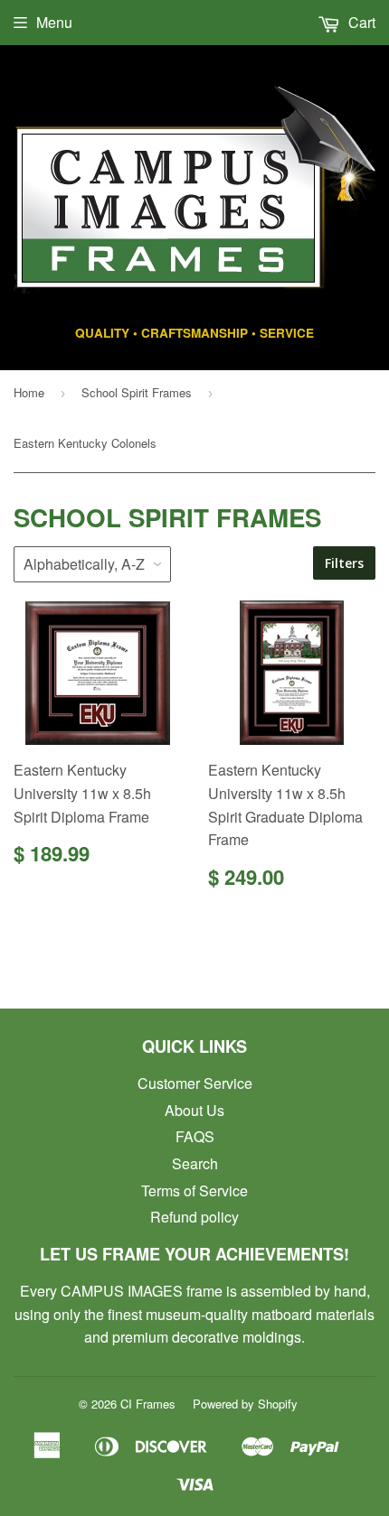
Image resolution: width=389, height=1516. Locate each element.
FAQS (195, 1136)
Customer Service (195, 1083)
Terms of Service (194, 1190)
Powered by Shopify (245, 1403)
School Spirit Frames (136, 392)
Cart (360, 22)
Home (29, 392)
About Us (194, 1110)
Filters (344, 563)
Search (195, 1163)
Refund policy (194, 1216)
